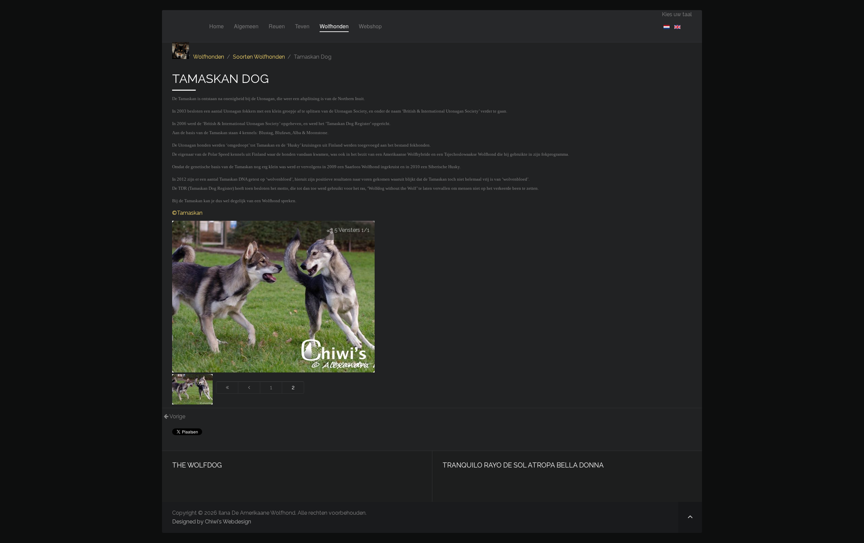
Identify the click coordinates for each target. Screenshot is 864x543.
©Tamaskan (187, 213)
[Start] (227, 388)
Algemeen (246, 26)
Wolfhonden (334, 26)
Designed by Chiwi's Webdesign (211, 521)
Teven (302, 26)
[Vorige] (249, 388)
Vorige (176, 416)
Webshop (370, 26)
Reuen (277, 26)
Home (216, 26)
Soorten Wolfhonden (259, 57)
